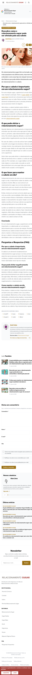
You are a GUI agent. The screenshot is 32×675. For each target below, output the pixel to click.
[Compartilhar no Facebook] (30, 45)
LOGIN (15, 672)
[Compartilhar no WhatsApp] (27, 45)
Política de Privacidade (7, 657)
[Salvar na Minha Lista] (23, 45)
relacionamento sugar (12, 118)
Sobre (3, 599)
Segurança (5, 628)
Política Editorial (17, 661)
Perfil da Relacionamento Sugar (10, 603)
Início (3, 21)
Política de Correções (7, 661)
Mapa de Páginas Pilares (8, 636)
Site (30, 337)
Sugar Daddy (5, 616)
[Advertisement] (23, 11)
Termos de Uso (14, 664)
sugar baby (5, 97)
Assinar (26, 563)
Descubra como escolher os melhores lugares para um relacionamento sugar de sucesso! (19, 390)
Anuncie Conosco (7, 591)
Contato (4, 595)
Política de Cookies (24, 664)
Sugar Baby (5, 620)
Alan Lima (14, 478)
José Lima (8, 39)
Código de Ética (5, 664)
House (3, 632)
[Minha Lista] (25, 2)
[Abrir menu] (3, 2)
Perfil (3, 624)
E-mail (4, 436)
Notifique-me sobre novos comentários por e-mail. (17, 457)
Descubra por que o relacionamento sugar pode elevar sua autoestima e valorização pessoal (20, 372)
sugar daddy (25, 95)
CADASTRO (6, 672)
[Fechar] (30, 11)
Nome (3, 429)
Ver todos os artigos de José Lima (18, 337)
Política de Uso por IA (19, 657)
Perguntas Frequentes (8, 644)
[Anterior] (4, 494)
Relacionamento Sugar (11, 21)
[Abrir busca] (28, 2)
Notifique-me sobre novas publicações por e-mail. (17, 462)
